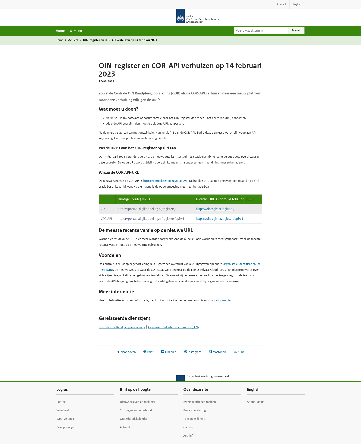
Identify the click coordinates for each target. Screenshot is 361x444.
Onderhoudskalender (133, 419)
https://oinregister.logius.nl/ (215, 209)
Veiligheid (62, 410)
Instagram (194, 352)
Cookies (188, 427)
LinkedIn (170, 352)
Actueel (73, 40)
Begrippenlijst (65, 427)
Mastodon (219, 352)
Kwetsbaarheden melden (199, 402)
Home (60, 31)
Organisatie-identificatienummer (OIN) (173, 327)
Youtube (239, 352)
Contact (61, 402)
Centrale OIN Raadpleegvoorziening (122, 327)
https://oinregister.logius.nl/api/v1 (165, 181)
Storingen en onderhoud (136, 410)
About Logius (255, 402)
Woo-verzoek (65, 419)
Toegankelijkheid (194, 419)
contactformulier (220, 300)
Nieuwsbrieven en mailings (137, 402)
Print (150, 352)
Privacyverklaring (194, 410)
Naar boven (128, 352)
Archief (188, 436)
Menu (78, 31)
